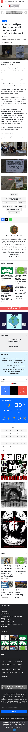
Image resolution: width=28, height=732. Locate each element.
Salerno (22, 203)
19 (21, 440)
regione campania (6, 669)
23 (10, 443)
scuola (3, 672)
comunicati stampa (16, 659)
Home (4, 18)
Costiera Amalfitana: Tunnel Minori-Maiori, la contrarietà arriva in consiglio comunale (20, 568)
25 (17, 443)
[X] (13, 257)
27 (25, 443)
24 (14, 443)
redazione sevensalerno (14, 667)
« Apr (2, 450)
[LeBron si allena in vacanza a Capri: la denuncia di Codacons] (23, 643)
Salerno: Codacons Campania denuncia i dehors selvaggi (7, 276)
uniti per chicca (14, 213)
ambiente (4, 659)
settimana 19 (8, 206)
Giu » (6, 450)
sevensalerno (20, 206)
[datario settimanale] (14, 12)
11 (17, 436)
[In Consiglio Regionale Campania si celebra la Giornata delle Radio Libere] (7, 584)
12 (21, 436)
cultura (9, 661)
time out (21, 672)
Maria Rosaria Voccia (14, 236)
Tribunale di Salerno (14, 209)
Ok (14, 729)
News (8, 18)
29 (6, 446)
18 (17, 440)
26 (21, 443)
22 (6, 443)
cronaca (14, 194)
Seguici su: (4, 677)
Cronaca (12, 18)
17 (13, 440)
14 (3, 440)
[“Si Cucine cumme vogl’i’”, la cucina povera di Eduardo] (5, 637)
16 (10, 440)
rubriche (14, 669)
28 (3, 446)
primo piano (4, 667)
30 (10, 446)
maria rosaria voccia (10, 203)
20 (25, 440)
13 (25, 436)
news (14, 664)
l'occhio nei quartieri (17, 661)
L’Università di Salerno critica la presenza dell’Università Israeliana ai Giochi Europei (6, 297)
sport (16, 672)
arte (9, 659)
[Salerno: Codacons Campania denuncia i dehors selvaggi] (7, 270)
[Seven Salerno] (14, 6)
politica (19, 664)
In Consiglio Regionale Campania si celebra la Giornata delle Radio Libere (7, 593)
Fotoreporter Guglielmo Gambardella (14, 198)
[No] (26, 726)
